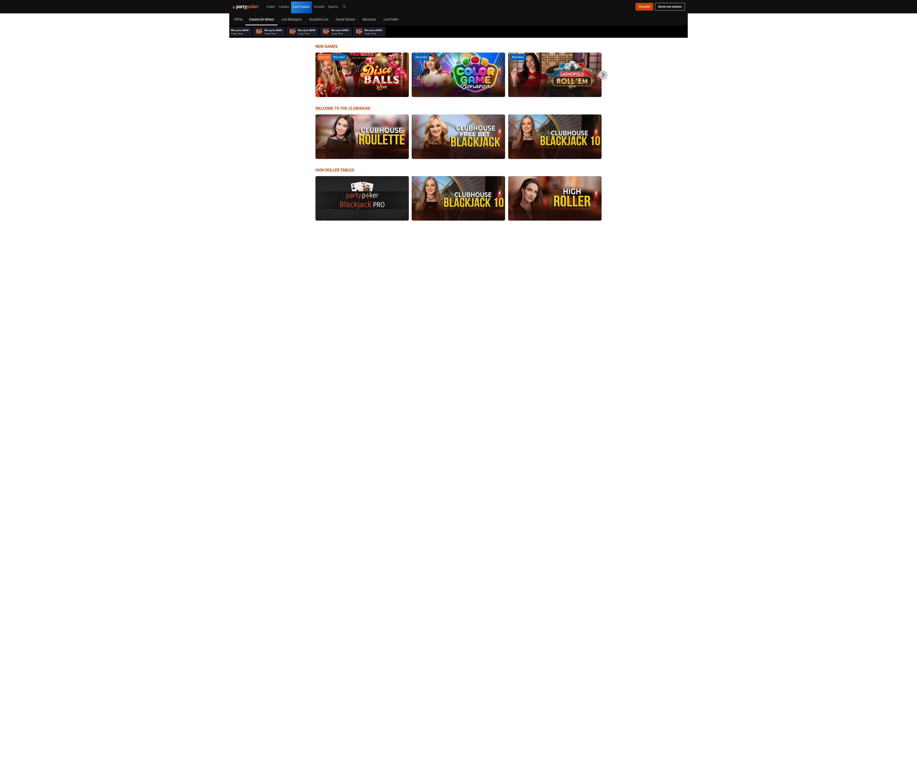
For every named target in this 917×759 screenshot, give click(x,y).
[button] (603, 74)
